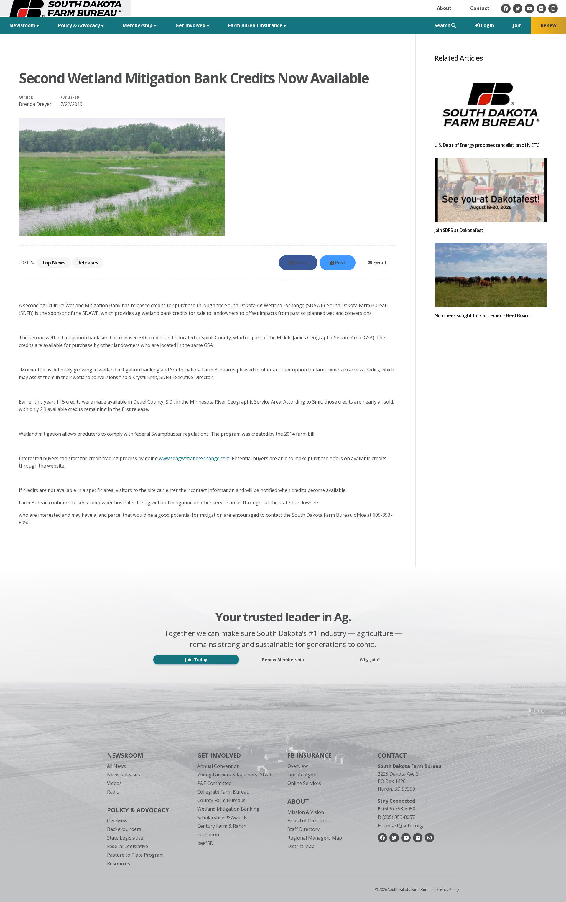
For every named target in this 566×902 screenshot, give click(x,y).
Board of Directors (308, 820)
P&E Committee (214, 783)
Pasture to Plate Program (135, 855)
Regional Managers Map (314, 837)
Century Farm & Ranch (221, 826)
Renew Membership (283, 659)
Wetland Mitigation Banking (228, 809)
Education (208, 834)
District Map (301, 846)
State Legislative (125, 837)
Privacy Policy (448, 889)
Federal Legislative (127, 846)
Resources (118, 863)
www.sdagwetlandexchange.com (194, 458)
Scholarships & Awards (222, 817)
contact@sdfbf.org (400, 825)
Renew (549, 25)
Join (517, 25)
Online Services (304, 783)
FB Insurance (309, 755)
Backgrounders (124, 829)
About (444, 8)
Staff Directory (303, 829)
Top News (53, 262)
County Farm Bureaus (221, 800)
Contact (479, 8)
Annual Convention (218, 766)
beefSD (205, 843)
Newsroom (125, 755)
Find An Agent (302, 774)
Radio (113, 792)
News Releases (123, 774)
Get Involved (219, 755)
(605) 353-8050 (396, 808)
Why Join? (370, 659)
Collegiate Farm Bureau (223, 792)
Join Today (196, 659)
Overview (117, 820)
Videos (114, 783)
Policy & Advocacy (138, 810)
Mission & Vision (305, 812)
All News (116, 766)
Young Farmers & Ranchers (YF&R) (235, 774)
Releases (87, 262)
